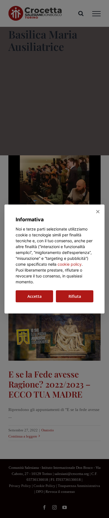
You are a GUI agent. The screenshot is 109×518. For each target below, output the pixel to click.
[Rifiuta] (97, 211)
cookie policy (70, 264)
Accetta (34, 296)
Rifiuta (74, 296)
